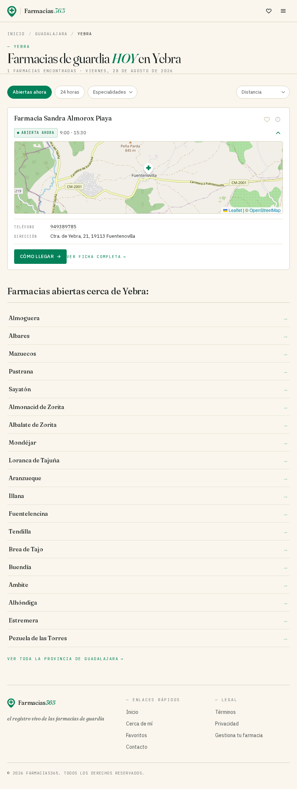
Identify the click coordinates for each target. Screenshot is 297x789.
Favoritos (136, 735)
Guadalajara (51, 33)
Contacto (136, 747)
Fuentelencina (148, 513)
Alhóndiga (148, 602)
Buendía (148, 567)
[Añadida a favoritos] (267, 119)
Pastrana (148, 371)
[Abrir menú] (283, 10)
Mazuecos (148, 353)
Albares (148, 335)
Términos (225, 712)
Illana (148, 495)
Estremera (148, 620)
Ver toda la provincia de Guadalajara (65, 658)
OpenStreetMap (265, 210)
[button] (148, 170)
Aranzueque (148, 478)
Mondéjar (148, 442)
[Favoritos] (268, 10)
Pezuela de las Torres (148, 638)
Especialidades (109, 92)
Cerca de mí (139, 723)
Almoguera (148, 318)
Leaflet (234, 210)
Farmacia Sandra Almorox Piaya (63, 118)
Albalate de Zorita (148, 424)
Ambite (148, 584)
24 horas (69, 92)
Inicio (16, 33)
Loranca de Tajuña (148, 460)
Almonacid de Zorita (148, 406)
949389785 (63, 227)
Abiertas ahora (29, 92)
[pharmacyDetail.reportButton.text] (278, 119)
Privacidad (227, 723)
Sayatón (148, 389)
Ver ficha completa (96, 256)
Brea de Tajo (148, 549)
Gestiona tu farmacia (239, 735)
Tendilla (148, 531)
